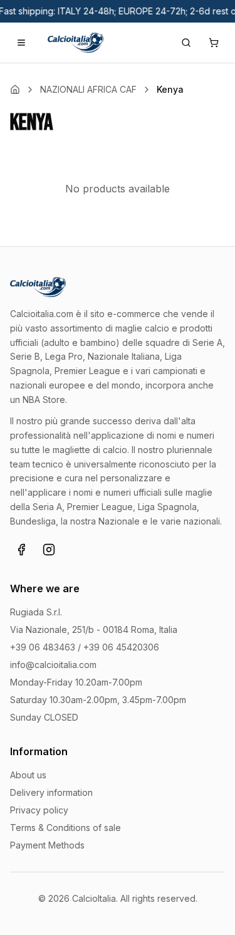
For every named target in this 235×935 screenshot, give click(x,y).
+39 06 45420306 (121, 647)
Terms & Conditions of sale (65, 827)
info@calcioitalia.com (53, 664)
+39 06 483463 (42, 647)
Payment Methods (47, 845)
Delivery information (51, 792)
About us (28, 775)
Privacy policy (39, 810)
